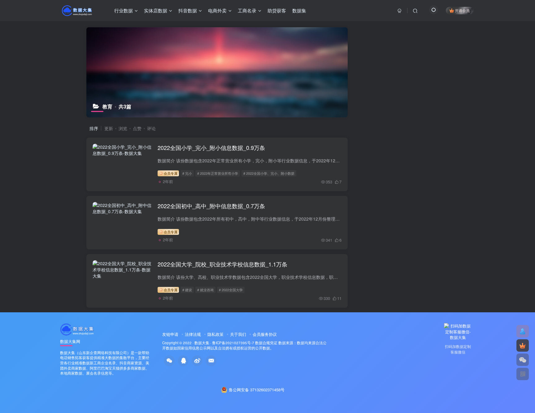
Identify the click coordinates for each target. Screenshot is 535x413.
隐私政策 (215, 334)
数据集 (299, 10)
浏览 (123, 128)
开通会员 (462, 10)
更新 (108, 128)
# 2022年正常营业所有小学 (217, 173)
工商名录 (247, 10)
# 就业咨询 (205, 289)
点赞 (137, 128)
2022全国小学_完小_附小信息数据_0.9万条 (211, 147)
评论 (151, 128)
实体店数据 (155, 10)
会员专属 (170, 173)
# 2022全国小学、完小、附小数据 (268, 173)
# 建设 (187, 289)
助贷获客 (277, 10)
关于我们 (238, 334)
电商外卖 (217, 10)
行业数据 (123, 10)
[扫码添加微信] (522, 360)
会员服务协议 (265, 334)
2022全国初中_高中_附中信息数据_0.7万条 (211, 206)
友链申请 (170, 334)
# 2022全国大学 (231, 289)
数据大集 (201, 342)
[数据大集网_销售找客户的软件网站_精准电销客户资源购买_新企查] (77, 329)
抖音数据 (187, 10)
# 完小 (187, 173)
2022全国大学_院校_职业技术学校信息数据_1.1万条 (222, 264)
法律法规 (193, 334)
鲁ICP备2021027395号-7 (233, 342)
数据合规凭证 (266, 342)
